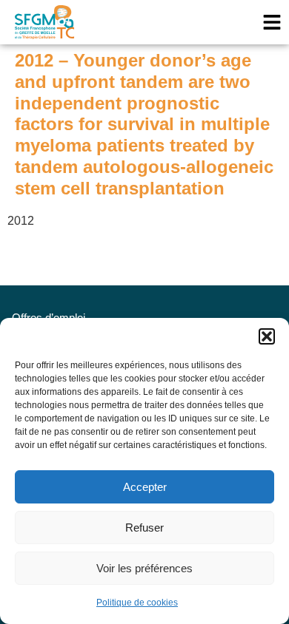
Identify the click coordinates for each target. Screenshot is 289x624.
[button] (266, 336)
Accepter (145, 487)
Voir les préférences (144, 568)
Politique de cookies (137, 602)
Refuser (144, 527)
